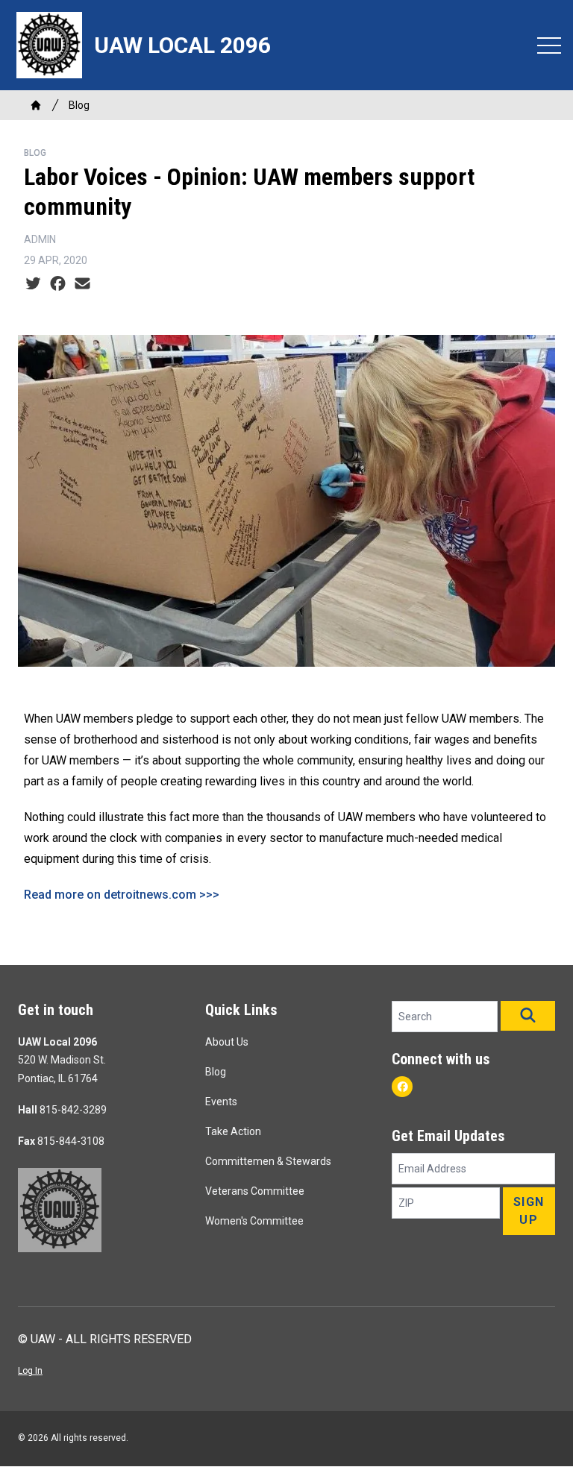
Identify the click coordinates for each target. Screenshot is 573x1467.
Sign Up (529, 1211)
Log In (30, 1371)
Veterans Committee (254, 1191)
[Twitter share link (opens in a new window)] (33, 284)
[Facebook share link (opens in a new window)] (57, 284)
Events (221, 1102)
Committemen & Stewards (268, 1161)
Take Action (233, 1131)
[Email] (82, 284)
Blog (79, 105)
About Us (226, 1042)
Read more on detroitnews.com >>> (121, 895)
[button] (528, 1016)
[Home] (36, 105)
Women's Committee (254, 1221)
